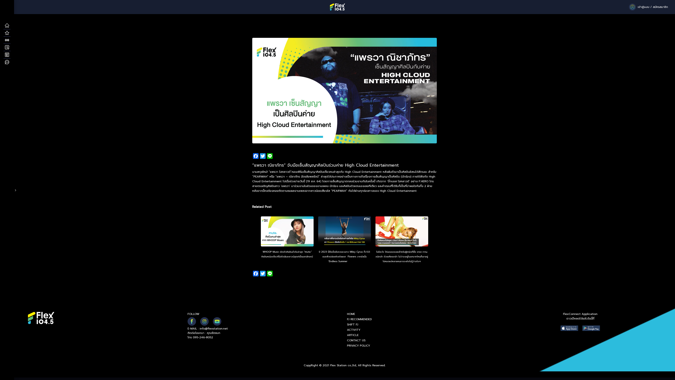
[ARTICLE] (7, 55)
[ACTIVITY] (7, 47)
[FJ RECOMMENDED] (7, 33)
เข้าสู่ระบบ (643, 7)
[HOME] (7, 25)
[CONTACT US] (7, 62)
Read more (354, 261)
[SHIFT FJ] (7, 40)
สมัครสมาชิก (660, 7)
